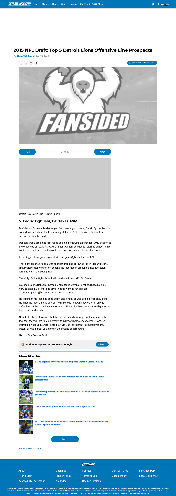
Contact (86, 470)
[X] (153, 4)
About (74, 4)
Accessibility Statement (32, 480)
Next (102, 151)
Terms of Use (89, 475)
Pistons (45, 4)
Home (22, 448)
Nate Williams (25, 56)
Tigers (55, 4)
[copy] (36, 63)
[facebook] (158, 4)
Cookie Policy (119, 475)
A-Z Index (61, 480)
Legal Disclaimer (148, 475)
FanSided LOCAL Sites (91, 4)
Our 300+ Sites (120, 470)
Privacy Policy (63, 475)
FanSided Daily (147, 470)
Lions (36, 4)
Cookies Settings (91, 480)
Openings (61, 470)
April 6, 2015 (66, 292)
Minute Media (20, 488)
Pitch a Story (25, 475)
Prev (27, 151)
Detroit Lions (34, 448)
